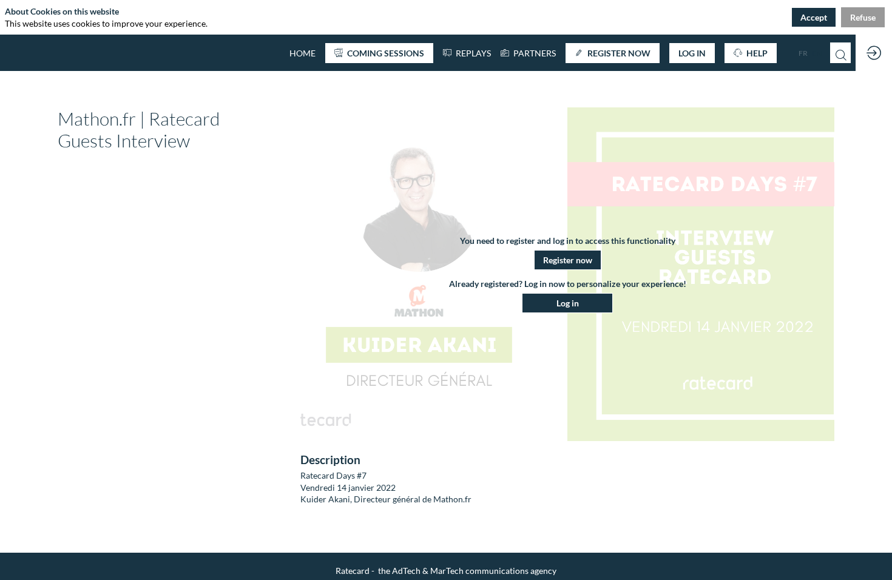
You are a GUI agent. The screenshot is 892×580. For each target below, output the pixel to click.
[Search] (840, 52)
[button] (379, 53)
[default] (302, 53)
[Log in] (874, 53)
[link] (528, 53)
